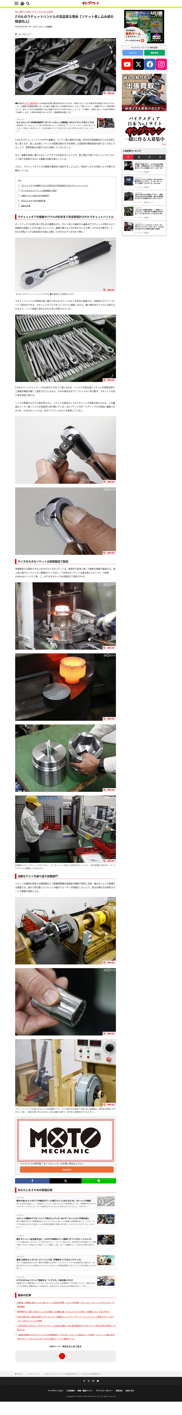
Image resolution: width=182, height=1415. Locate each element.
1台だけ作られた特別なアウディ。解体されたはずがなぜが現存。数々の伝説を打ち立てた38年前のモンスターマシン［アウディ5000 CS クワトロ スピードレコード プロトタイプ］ (149, 196)
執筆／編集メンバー (85, 1390)
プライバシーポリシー (104, 1390)
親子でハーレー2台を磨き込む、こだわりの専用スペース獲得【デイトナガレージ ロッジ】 (54, 1239)
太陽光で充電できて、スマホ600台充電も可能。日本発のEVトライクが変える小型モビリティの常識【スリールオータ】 (149, 166)
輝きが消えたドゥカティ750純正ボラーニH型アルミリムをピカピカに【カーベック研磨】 (54, 1200)
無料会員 (154, 52)
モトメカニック (25, 34)
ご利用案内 (70, 1390)
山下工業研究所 (31, 103)
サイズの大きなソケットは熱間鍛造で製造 (37, 190)
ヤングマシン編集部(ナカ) (144, 202)
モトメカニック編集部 (43, 26)
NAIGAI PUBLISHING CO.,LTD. (89, 1396)
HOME (19, 1374)
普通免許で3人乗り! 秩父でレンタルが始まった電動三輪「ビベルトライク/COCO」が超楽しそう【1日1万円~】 (63, 1311)
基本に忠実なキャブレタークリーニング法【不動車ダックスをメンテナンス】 (49, 1259)
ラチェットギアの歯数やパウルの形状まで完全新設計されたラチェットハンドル (53, 185)
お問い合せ (129, 1390)
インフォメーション (33, 1374)
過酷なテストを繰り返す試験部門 (33, 195)
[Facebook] (32, 1180)
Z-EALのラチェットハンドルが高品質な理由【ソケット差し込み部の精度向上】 (72, 1374)
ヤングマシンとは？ (56, 1390)
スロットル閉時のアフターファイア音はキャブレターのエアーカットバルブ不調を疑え (53, 1218)
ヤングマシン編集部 (142, 172)
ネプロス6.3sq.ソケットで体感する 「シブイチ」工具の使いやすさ (45, 1280)
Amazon (67, 1169)
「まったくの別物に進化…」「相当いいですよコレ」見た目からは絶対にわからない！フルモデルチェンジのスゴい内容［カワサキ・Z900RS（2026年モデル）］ (149, 212)
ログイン (133, 52)
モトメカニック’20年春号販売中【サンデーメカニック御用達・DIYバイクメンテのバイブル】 (56, 122)
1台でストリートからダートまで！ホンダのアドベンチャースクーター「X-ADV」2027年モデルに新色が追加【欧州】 (149, 227)
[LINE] (99, 1180)
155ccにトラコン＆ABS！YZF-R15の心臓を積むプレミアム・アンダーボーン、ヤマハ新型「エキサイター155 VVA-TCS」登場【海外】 (149, 181)
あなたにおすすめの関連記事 (31, 200)
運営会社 (119, 1390)
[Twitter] (65, 1180)
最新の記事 (24, 205)
